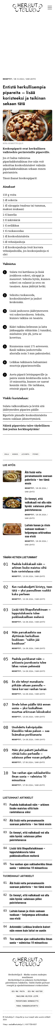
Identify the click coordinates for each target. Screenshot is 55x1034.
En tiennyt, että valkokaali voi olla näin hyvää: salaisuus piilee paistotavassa (38, 504)
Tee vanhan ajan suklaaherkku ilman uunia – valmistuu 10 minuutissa (31, 776)
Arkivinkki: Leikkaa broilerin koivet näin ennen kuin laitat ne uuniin (30, 928)
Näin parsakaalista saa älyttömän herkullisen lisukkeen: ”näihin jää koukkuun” (26, 638)
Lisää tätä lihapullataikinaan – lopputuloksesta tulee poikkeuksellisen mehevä (31, 613)
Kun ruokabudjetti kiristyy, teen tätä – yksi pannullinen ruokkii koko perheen (32, 590)
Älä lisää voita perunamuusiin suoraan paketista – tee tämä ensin (38, 478)
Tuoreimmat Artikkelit (18, 876)
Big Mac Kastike (35, 991)
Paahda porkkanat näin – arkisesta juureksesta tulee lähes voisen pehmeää (29, 662)
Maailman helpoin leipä (27, 996)
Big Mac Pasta (18, 991)
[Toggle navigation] (49, 7)
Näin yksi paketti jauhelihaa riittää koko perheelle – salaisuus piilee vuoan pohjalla (31, 754)
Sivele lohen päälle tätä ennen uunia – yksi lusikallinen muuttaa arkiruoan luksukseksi (31, 708)
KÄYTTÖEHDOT (31, 1024)
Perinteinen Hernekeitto (27, 1001)
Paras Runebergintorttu (27, 1006)
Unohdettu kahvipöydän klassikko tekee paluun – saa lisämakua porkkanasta (30, 731)
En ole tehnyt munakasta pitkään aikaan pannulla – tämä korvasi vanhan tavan (29, 685)
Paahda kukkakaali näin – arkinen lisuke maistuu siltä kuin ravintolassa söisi (29, 568)
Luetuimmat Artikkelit (18, 798)
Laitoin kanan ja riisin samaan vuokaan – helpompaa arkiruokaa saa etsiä (38, 531)
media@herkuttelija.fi (16, 1024)
